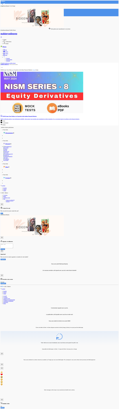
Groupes (8, 58)
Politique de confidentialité (9, 299)
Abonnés (8, 60)
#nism (34, 70)
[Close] (2, 204)
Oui (1, 213)
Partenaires (8, 201)
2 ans (2, 67)
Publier (2, 407)
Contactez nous (6, 197)
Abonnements (9, 59)
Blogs (4, 196)
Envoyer (2, 249)
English (5, 188)
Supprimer (3, 259)
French (4, 189)
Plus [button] (4, 199)
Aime (6, 167)
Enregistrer (3, 283)
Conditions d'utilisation (9, 200)
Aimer (3, 121)
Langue (3, 185)
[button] (1, 37)
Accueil (5, 296)
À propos (5, 195)
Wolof (4, 190)
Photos (4, 47)
